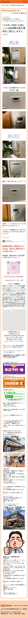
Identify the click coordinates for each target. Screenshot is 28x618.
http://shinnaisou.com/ (9, 592)
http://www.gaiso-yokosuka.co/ (11, 504)
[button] (24, 1)
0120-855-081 (18, 341)
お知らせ (24, 13)
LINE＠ (5, 352)
